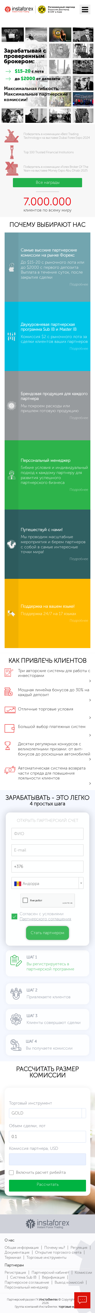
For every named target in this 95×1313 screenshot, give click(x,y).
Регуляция (79, 1247)
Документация (17, 1252)
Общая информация (22, 1247)
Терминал (13, 1257)
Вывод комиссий (69, 1282)
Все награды (47, 182)
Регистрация (15, 1272)
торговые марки (69, 1306)
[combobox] (47, 883)
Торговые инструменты (46, 1257)
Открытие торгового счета (58, 1252)
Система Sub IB (23, 1277)
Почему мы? (54, 1247)
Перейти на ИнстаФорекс (39, 20)
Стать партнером (47, 932)
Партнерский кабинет (50, 1272)
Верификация (53, 1277)
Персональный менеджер (26, 1287)
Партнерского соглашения (45, 918)
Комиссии (83, 1272)
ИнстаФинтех (48, 1299)
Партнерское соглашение (27, 1282)
